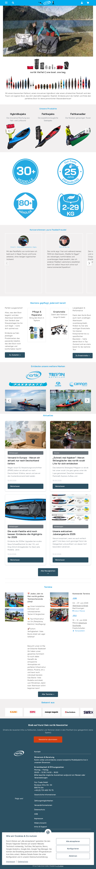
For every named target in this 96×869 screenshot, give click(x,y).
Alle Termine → (48, 694)
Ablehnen (73, 856)
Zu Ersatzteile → (83, 355)
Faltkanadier (78, 113)
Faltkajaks (48, 113)
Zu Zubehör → (15, 355)
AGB (36, 814)
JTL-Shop (60, 866)
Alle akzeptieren (73, 841)
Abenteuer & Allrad (80, 605)
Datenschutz (23, 861)
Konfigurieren (73, 849)
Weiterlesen (15, 486)
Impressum (10, 861)
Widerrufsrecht (40, 823)
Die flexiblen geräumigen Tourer (78, 118)
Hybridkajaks (18, 113)
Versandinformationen (43, 805)
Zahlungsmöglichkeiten (43, 801)
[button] (13, 2)
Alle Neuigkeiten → (48, 572)
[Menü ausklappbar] (6, 1)
